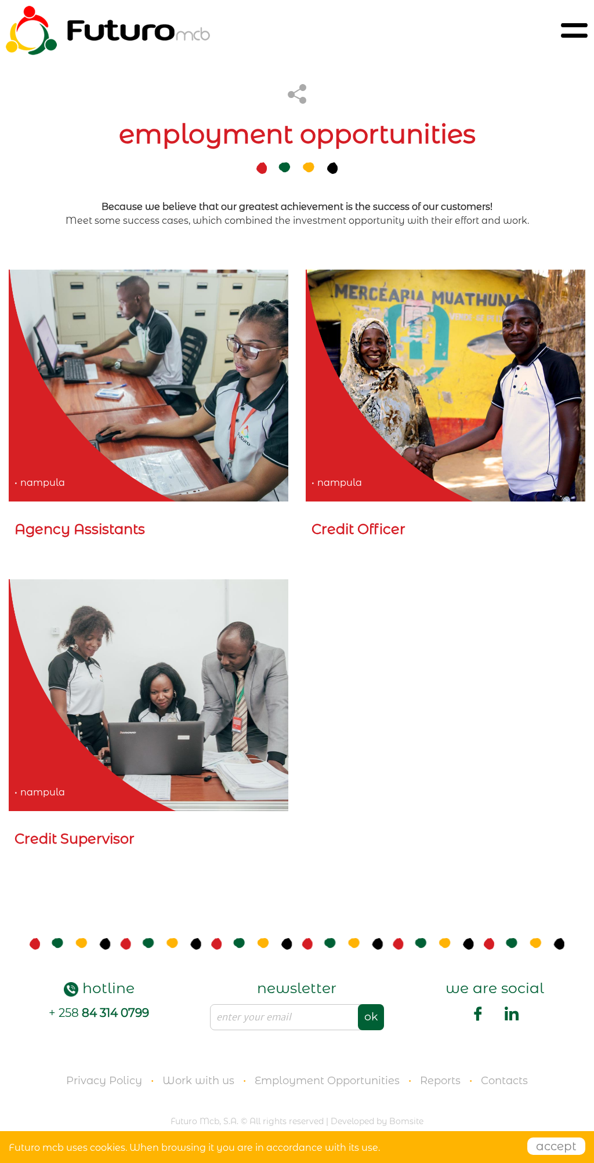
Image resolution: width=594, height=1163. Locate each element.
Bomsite (406, 1121)
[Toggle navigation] (574, 30)
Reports (440, 1080)
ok (371, 1016)
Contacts (504, 1080)
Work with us (198, 1080)
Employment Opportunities (327, 1080)
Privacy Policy (104, 1080)
